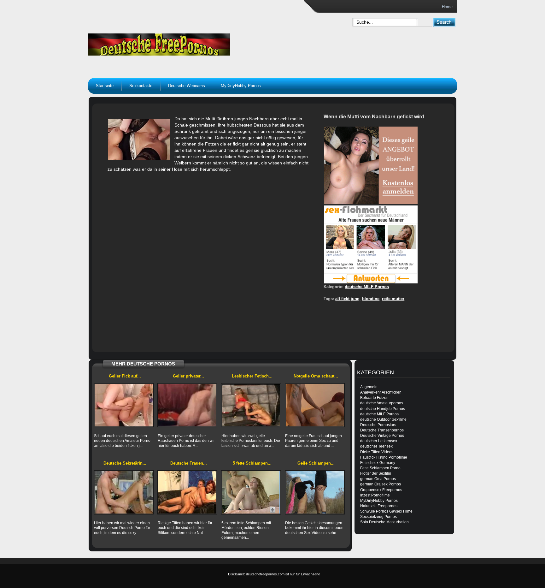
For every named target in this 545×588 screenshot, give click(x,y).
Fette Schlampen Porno (380, 468)
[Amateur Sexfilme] (198, 43)
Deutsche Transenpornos (382, 430)
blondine (370, 298)
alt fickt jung (347, 298)
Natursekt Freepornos (378, 506)
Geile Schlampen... (316, 463)
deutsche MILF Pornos (367, 286)
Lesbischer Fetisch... (252, 376)
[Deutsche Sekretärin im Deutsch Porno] (124, 492)
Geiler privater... (188, 376)
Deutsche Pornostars (378, 425)
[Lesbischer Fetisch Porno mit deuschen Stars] (251, 405)
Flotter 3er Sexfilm (375, 473)
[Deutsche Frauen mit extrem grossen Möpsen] (187, 492)
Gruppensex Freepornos (381, 490)
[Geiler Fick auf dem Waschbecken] (124, 405)
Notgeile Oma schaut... (316, 376)
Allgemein (369, 387)
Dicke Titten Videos (376, 452)
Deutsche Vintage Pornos (382, 435)
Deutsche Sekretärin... (124, 463)
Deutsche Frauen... (188, 463)
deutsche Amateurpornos (381, 403)
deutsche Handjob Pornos (382, 409)
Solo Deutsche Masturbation (384, 522)
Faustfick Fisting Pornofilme (383, 457)
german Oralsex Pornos (380, 484)
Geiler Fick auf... (125, 376)
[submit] (444, 22)
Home (447, 6)
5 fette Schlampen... (252, 463)
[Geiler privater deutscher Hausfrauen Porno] (187, 405)
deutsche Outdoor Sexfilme (383, 419)
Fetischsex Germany (377, 462)
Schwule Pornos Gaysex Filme (386, 511)
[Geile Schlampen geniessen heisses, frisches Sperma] (315, 492)
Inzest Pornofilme (375, 495)
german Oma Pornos (378, 479)
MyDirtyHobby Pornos (241, 85)
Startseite (105, 85)
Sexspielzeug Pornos (378, 516)
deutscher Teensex (376, 446)
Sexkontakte (140, 85)
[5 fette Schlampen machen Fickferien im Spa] (251, 492)
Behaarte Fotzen (374, 397)
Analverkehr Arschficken (380, 392)
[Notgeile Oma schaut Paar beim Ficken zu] (315, 405)
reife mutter (393, 298)
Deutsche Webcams (186, 85)
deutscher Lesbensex (378, 441)
